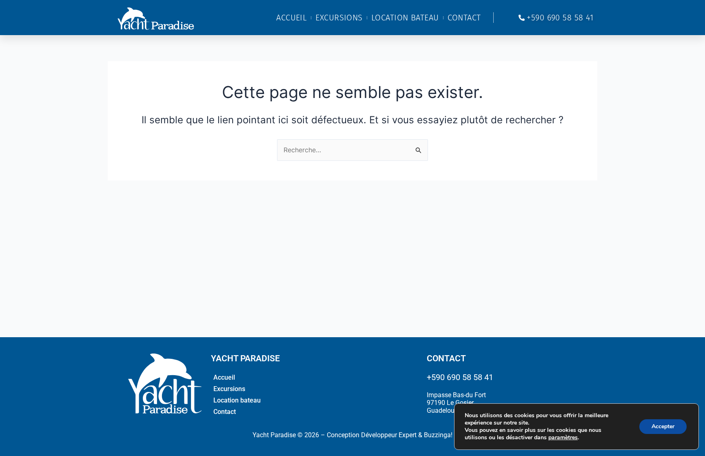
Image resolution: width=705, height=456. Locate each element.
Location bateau (405, 17)
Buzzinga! (438, 435)
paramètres (563, 437)
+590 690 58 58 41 (460, 377)
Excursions (339, 17)
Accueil (291, 17)
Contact (464, 17)
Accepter (663, 426)
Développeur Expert (389, 435)
